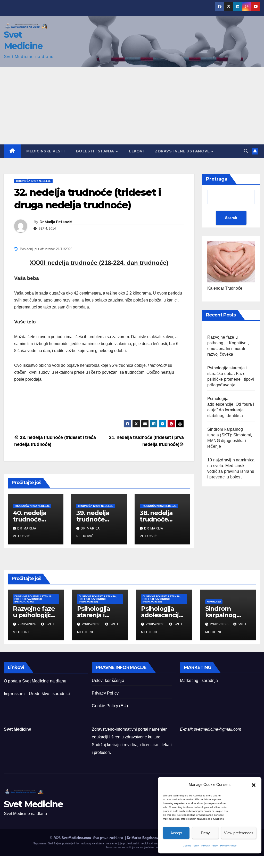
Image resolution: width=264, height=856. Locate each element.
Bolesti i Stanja (96, 151)
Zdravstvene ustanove (183, 151)
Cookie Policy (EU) (110, 706)
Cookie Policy (191, 845)
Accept (176, 833)
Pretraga (216, 179)
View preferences (238, 833)
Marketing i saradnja (199, 680)
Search (231, 218)
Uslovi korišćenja (108, 680)
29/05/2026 (27, 624)
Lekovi (136, 151)
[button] (253, 784)
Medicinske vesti (45, 151)
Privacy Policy (209, 845)
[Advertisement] (132, 106)
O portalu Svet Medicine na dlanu (35, 681)
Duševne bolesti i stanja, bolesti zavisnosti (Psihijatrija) (33, 599)
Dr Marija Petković (55, 221)
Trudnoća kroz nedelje (33, 181)
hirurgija (214, 601)
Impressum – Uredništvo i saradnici (37, 693)
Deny (205, 833)
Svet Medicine (33, 804)
